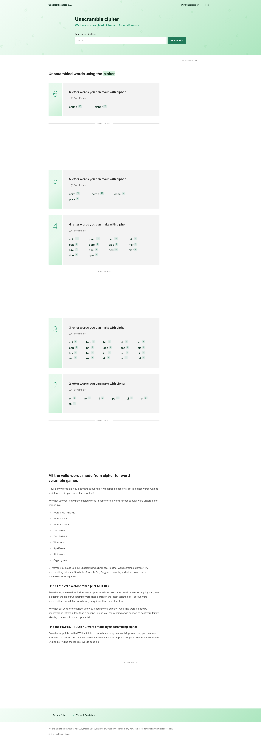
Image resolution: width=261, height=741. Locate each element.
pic (139, 347)
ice (105, 353)
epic (71, 244)
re (70, 403)
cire (91, 250)
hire (71, 250)
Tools (206, 5)
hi (99, 398)
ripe (91, 255)
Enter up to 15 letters (85, 34)
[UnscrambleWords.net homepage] (60, 5)
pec (122, 347)
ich (139, 342)
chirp (72, 194)
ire (122, 358)
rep (88, 358)
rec (71, 358)
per (122, 353)
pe (113, 398)
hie (88, 353)
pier (131, 250)
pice (111, 244)
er (142, 398)
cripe (117, 194)
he (85, 398)
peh (71, 347)
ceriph (73, 107)
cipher (98, 107)
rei (139, 358)
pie (139, 353)
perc (92, 244)
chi (71, 342)
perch (95, 194)
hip (122, 342)
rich (111, 239)
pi (128, 398)
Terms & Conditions (85, 715)
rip (104, 358)
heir (131, 244)
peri (111, 250)
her (71, 353)
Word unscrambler (190, 5)
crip (131, 239)
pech (92, 239)
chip (71, 239)
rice (71, 255)
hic (105, 342)
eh (70, 398)
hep (88, 342)
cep (105, 347)
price (72, 199)
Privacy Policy (59, 715)
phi (88, 347)
